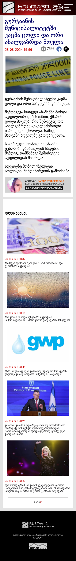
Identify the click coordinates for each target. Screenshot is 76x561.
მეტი (37, 502)
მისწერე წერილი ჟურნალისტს (44, 188)
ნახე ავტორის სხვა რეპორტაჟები (44, 184)
